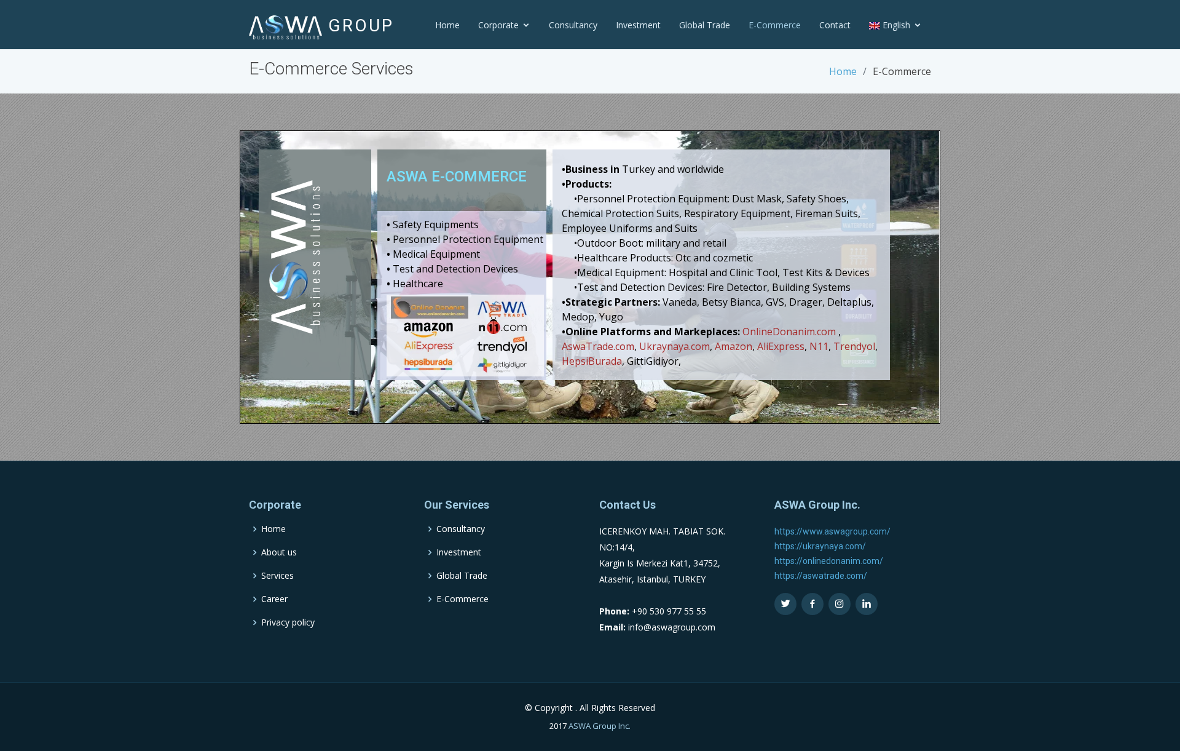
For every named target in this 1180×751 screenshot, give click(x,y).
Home (447, 25)
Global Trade (704, 25)
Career (274, 599)
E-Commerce (775, 25)
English (895, 25)
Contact (835, 25)
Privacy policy (288, 622)
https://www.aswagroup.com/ (832, 531)
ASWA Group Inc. (599, 725)
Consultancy (573, 25)
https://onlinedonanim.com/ (828, 561)
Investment (638, 25)
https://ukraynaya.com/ (820, 546)
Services (277, 575)
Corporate (498, 25)
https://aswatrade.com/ (820, 576)
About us (279, 552)
